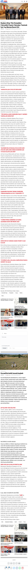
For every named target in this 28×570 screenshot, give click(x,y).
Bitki (2, 521)
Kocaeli (20, 521)
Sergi (2, 295)
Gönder (4, 348)
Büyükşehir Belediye (9, 521)
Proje (24, 521)
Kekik (16, 521)
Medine (21, 292)
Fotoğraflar (11, 292)
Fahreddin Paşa (4, 292)
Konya (16, 292)
